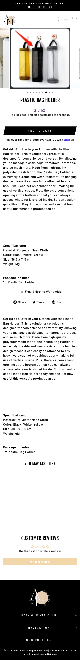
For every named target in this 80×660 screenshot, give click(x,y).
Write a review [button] (40, 561)
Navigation (39, 627)
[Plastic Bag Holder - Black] (13, 514)
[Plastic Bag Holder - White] (17, 514)
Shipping (33, 114)
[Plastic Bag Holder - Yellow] (21, 514)
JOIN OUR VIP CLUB (39, 615)
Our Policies (39, 639)
